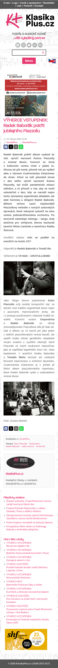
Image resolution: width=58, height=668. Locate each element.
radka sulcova (28, 446)
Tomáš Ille (40, 446)
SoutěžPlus (12, 142)
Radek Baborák (13, 446)
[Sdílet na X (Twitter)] (11, 147)
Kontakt (39, 6)
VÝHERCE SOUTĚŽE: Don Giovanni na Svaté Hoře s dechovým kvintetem (27, 599)
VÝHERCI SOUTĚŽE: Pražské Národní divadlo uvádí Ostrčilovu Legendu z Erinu (27, 567)
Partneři (28, 6)
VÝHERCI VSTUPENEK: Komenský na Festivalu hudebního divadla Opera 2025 (27, 619)
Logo (15, 3)
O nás (7, 3)
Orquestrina (34, 444)
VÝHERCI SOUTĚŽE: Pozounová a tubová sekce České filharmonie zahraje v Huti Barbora (29, 609)
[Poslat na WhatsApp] (21, 147)
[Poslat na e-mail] (16, 147)
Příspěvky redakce (14, 497)
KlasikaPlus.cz (29, 142)
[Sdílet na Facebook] (6, 147)
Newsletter (48, 3)
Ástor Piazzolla (20, 444)
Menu (29, 61)
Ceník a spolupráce (30, 3)
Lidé (19, 6)
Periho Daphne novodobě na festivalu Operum (29, 522)
